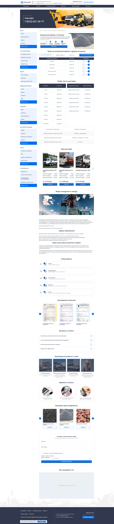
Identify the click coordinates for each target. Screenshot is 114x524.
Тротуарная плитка (25, 54)
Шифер (22, 130)
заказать (49, 427)
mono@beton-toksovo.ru (40, 3)
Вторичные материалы (26, 136)
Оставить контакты (66, 461)
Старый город (24, 60)
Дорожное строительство (27, 182)
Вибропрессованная (26, 57)
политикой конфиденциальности (56, 453)
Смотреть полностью (44, 39)
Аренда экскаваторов (26, 157)
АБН (22, 154)
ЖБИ (22, 109)
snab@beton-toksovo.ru (57, 3)
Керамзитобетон (25, 36)
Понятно (41, 521)
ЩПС (22, 98)
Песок (22, 89)
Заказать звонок (88, 2)
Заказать (53, 46)
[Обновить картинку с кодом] (90, 458)
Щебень (23, 92)
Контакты (88, 6)
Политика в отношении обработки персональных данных (34, 517)
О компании (26, 6)
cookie (34, 521)
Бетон (22, 33)
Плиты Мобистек (25, 116)
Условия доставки (50, 6)
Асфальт (23, 140)
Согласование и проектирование (25, 178)
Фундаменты (24, 171)
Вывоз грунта (24, 160)
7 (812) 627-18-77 (77, 1)
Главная (40, 30)
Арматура (23, 78)
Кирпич (22, 119)
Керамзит (23, 95)
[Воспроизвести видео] (66, 204)
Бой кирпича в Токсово (81, 423)
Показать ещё (24, 46)
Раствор (23, 43)
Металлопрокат (24, 74)
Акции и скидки (75, 6)
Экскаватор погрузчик (26, 150)
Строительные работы (26, 174)
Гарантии (63, 6)
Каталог (38, 6)
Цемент (23, 40)
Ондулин (23, 133)
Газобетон (23, 112)
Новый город (24, 64)
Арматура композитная (26, 81)
